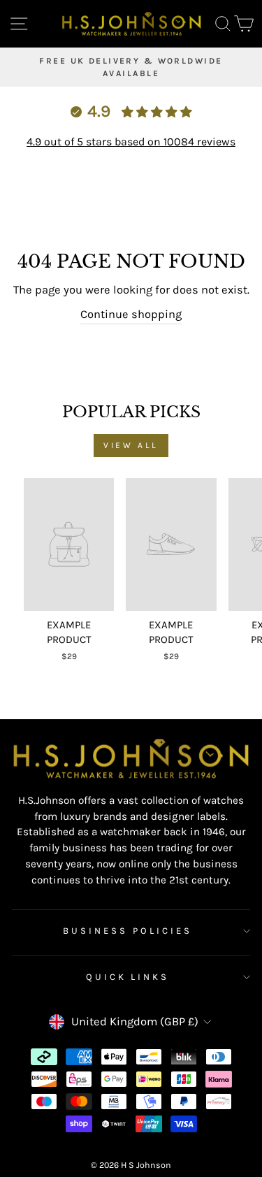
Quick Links (128, 977)
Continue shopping (131, 314)
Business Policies (127, 930)
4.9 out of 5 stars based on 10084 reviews (131, 141)
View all (131, 445)
